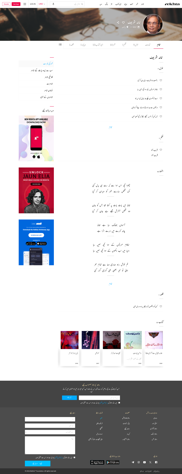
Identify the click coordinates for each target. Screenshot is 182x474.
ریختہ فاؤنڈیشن (126, 418)
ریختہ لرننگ (154, 434)
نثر (111, 4)
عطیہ (101, 418)
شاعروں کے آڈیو (46, 97)
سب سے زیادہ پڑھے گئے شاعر (42, 70)
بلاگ (106, 4)
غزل (135, 44)
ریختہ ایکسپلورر (126, 439)
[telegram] (133, 462)
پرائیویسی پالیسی (104, 402)
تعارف (147, 44)
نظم (124, 44)
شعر (112, 44)
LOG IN (33, 4)
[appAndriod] (113, 462)
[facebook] (156, 462)
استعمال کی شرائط (148, 471)
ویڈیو (83, 44)
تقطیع (101, 429)
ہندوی (155, 418)
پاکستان (123, 27)
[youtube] (144, 462)
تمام (158, 44)
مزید (101, 4)
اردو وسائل (99, 434)
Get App (16, 4)
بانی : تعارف (126, 423)
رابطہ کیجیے (127, 429)
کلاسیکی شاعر (49, 77)
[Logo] (172, 4)
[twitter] (150, 462)
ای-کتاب (97, 44)
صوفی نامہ (154, 423)
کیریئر (128, 434)
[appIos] (97, 462)
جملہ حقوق (142, 471)
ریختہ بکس (154, 439)
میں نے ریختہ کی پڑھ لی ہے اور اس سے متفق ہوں (98, 402)
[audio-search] (53, 3)
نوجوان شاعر (48, 90)
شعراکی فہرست (48, 63)
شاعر (142, 4)
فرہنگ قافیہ (99, 423)
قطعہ (71, 44)
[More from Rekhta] (25, 4)
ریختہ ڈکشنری (153, 429)
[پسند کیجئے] (123, 22)
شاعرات (50, 83)
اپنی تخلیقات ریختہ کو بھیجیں (95, 439)
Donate (6, 4)
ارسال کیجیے (35, 463)
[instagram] (139, 462)
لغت (131, 4)
